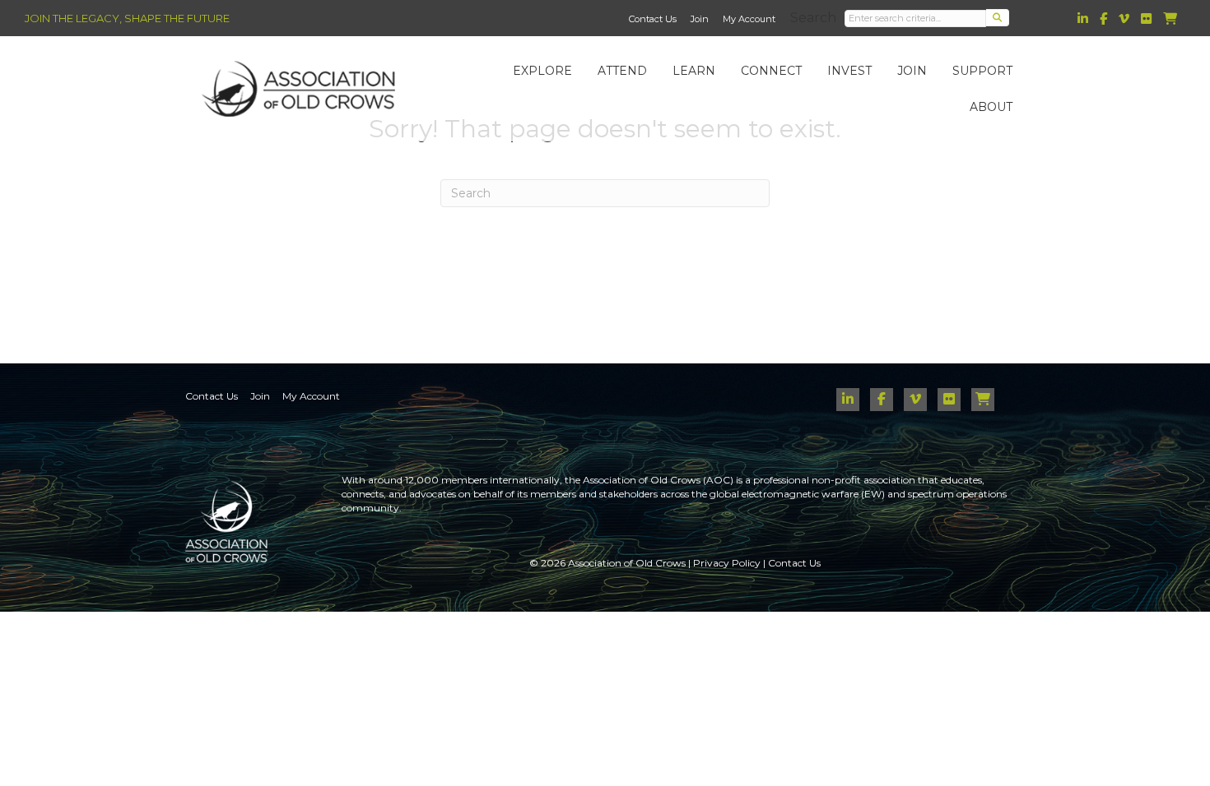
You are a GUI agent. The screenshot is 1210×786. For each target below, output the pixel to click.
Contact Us (653, 19)
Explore (542, 70)
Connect (771, 70)
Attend (622, 70)
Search (813, 17)
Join (700, 19)
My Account (749, 19)
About (991, 106)
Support (982, 70)
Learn (693, 70)
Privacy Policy (727, 563)
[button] (997, 17)
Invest (849, 70)
